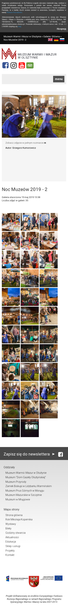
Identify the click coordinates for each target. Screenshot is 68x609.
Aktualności (12, 537)
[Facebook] (5, 65)
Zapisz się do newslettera (27, 454)
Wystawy (10, 524)
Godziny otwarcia (15, 532)
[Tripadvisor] (30, 65)
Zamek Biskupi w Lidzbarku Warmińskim (28, 486)
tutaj (19, 26)
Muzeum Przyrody (15, 481)
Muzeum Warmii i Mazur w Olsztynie (22, 36)
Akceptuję (61, 29)
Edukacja (10, 541)
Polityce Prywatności (14, 12)
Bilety (8, 528)
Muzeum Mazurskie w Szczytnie (23, 495)
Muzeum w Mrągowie (17, 499)
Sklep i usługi (12, 546)
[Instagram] (13, 65)
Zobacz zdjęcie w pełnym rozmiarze (24, 142)
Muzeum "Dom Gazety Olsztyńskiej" (25, 477)
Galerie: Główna (51, 36)
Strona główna (13, 515)
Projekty (10, 550)
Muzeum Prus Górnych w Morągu (24, 490)
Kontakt (9, 555)
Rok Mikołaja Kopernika (18, 519)
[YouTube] (21, 65)
